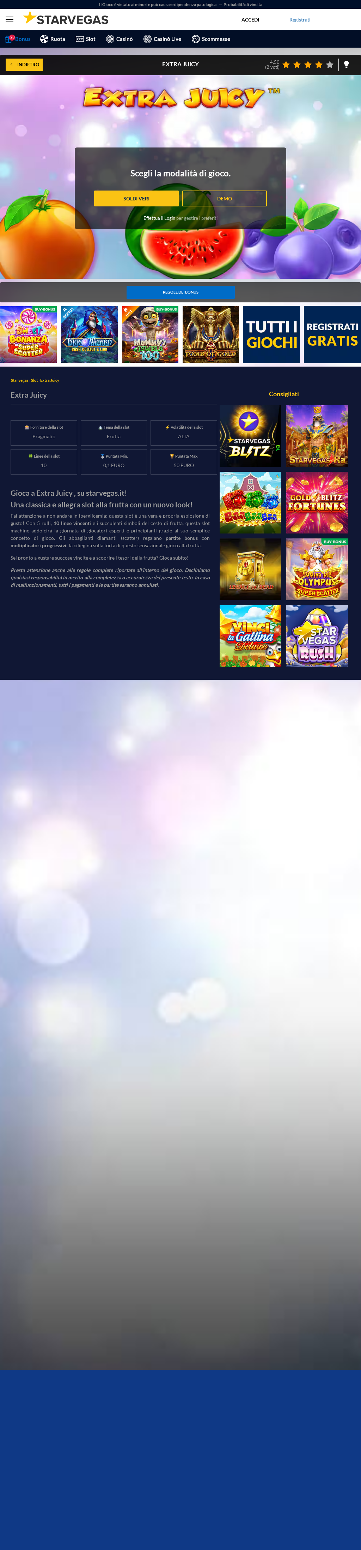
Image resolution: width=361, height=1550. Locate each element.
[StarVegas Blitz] (250, 436)
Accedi (250, 20)
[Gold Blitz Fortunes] (317, 502)
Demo (224, 198)
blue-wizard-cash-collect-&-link (89, 313)
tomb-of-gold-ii (199, 310)
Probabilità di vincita (243, 4)
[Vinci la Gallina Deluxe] (250, 636)
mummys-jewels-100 (145, 310)
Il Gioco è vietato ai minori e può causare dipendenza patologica (158, 4)
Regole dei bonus (180, 292)
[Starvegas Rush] (317, 636)
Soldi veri (136, 198)
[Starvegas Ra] (317, 436)
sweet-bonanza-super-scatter (24, 313)
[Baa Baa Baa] (250, 502)
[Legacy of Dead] (250, 569)
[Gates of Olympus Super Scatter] (317, 569)
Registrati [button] (300, 20)
